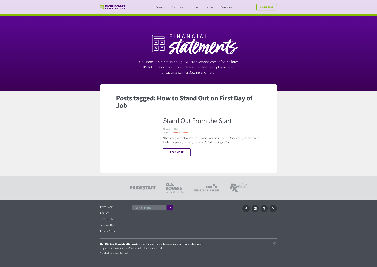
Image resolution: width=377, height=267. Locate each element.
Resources (226, 7)
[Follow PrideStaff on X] (273, 211)
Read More (177, 152)
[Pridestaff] (113, 7)
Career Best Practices (180, 132)
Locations (195, 7)
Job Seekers (158, 7)
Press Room (106, 207)
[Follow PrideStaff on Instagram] (264, 211)
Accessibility (106, 219)
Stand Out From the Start (197, 120)
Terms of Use (107, 225)
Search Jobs (266, 7)
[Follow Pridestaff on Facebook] (246, 211)
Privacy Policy (107, 231)
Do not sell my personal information (115, 253)
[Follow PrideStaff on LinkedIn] (255, 211)
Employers (177, 7)
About (210, 7)
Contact (104, 213)
